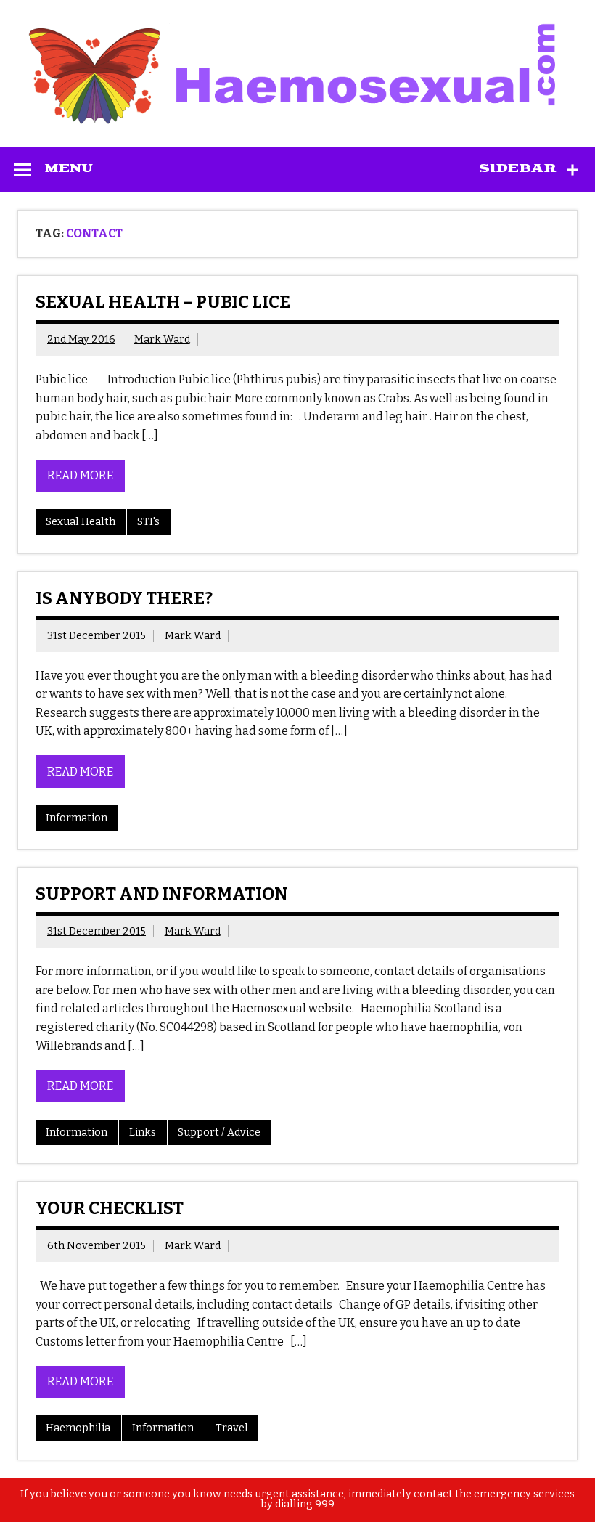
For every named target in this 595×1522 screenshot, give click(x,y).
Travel (232, 1428)
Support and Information (162, 894)
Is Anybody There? (124, 598)
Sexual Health (80, 522)
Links (142, 1132)
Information (76, 818)
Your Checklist (110, 1208)
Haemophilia (78, 1428)
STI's (148, 522)
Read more (80, 475)
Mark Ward (162, 339)
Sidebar (518, 168)
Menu (69, 168)
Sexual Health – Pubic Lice (163, 302)
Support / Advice (219, 1132)
